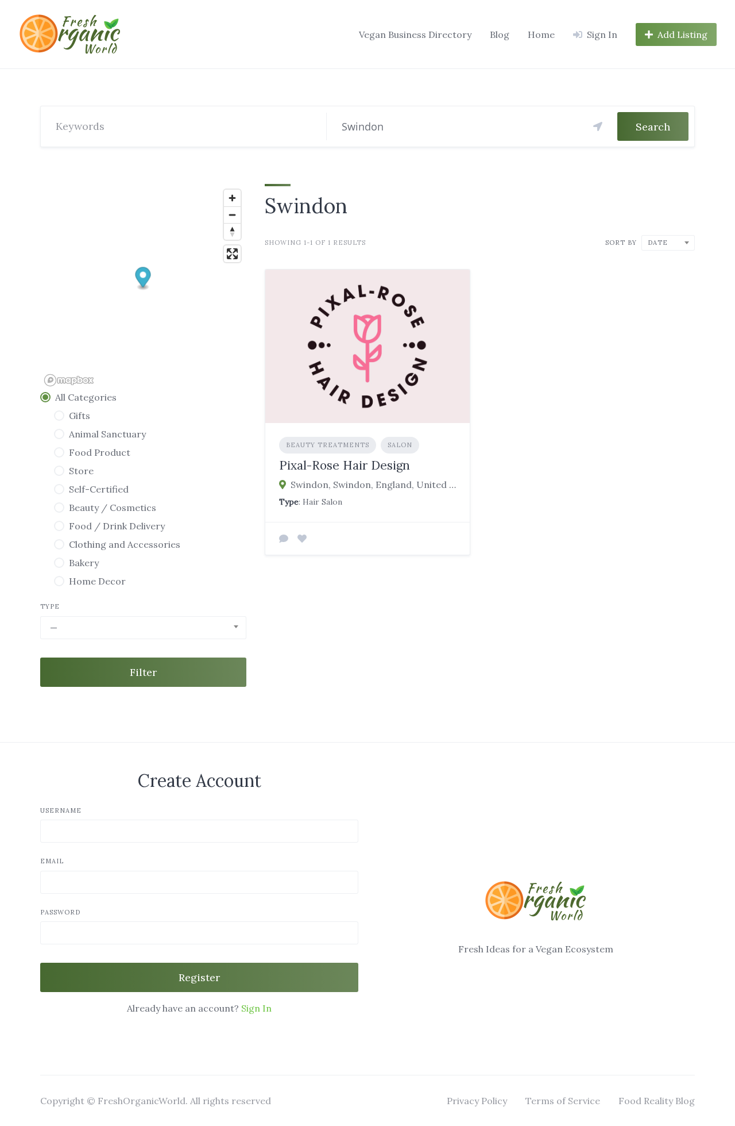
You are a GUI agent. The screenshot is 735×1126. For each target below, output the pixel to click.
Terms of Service (562, 1100)
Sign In (256, 1008)
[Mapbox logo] (69, 380)
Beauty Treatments (327, 445)
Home (541, 34)
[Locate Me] (598, 126)
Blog (499, 34)
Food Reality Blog (656, 1100)
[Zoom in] (232, 198)
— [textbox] (53, 627)
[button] (143, 279)
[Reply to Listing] (283, 538)
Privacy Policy (477, 1100)
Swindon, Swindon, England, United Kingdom (374, 484)
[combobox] (143, 627)
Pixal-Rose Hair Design (344, 465)
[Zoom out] (232, 214)
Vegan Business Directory (415, 34)
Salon (400, 445)
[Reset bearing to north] (232, 231)
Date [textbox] (658, 243)
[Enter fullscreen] (232, 253)
